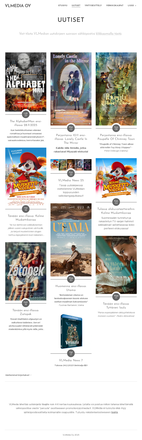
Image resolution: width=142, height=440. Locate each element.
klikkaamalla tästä (108, 33)
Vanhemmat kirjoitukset (17, 375)
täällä (114, 412)
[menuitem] (63, 5)
